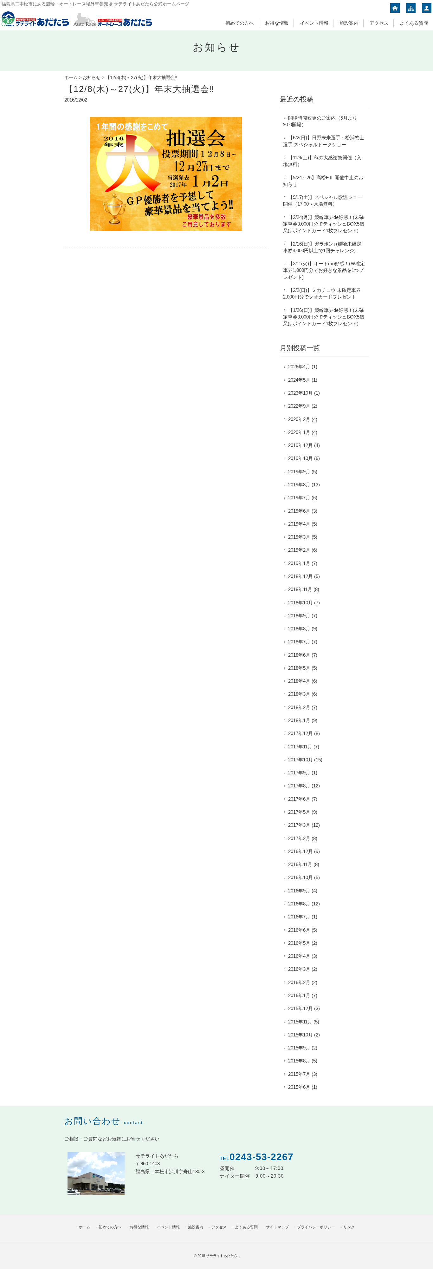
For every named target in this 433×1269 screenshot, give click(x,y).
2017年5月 (299, 812)
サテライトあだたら (222, 1256)
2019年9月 (299, 471)
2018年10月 (300, 602)
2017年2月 (299, 838)
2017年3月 (299, 825)
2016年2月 (299, 982)
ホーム (71, 77)
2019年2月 (299, 550)
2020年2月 (299, 419)
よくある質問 (414, 23)
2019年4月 (299, 524)
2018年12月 (300, 576)
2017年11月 (300, 746)
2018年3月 (299, 694)
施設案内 (349, 23)
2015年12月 (300, 1008)
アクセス (379, 23)
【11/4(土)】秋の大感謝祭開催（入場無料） (322, 161)
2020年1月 (299, 432)
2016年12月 (300, 851)
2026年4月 (299, 366)
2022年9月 (299, 406)
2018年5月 (299, 668)
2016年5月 (299, 943)
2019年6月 (299, 511)
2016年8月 (299, 903)
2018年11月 (300, 589)
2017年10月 (300, 759)
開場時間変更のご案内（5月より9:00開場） (320, 121)
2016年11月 (300, 864)
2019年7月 (299, 497)
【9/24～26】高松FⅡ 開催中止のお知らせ (323, 181)
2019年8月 (299, 484)
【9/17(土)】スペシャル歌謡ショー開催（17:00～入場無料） (322, 200)
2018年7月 (299, 641)
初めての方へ (239, 23)
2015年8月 (299, 1060)
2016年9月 (299, 890)
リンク (349, 1227)
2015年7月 (299, 1074)
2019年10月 (300, 458)
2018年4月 (299, 681)
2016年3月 (299, 969)
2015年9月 (299, 1047)
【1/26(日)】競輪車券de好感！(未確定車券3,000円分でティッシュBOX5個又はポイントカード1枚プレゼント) (323, 316)
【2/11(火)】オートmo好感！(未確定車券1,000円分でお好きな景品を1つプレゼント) (324, 270)
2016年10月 (300, 877)
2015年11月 (300, 1021)
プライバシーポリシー (316, 1227)
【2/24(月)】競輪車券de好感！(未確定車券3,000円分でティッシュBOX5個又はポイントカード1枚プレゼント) (323, 223)
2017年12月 (300, 733)
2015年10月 (300, 1034)
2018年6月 (299, 655)
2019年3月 (299, 537)
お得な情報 (277, 23)
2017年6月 (299, 799)
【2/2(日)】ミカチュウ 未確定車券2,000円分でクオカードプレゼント (322, 293)
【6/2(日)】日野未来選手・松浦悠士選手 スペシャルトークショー (323, 141)
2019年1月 (299, 563)
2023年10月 (300, 393)
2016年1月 (299, 995)
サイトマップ (277, 1227)
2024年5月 (299, 380)
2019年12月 (300, 445)
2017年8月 (299, 785)
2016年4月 (299, 956)
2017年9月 (299, 772)
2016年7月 (299, 916)
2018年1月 (299, 720)
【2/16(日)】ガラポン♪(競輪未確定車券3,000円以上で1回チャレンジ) (322, 247)
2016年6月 (299, 930)
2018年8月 (299, 628)
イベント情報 (314, 23)
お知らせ (91, 77)
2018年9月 (299, 615)
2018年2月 (299, 707)
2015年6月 (299, 1087)
